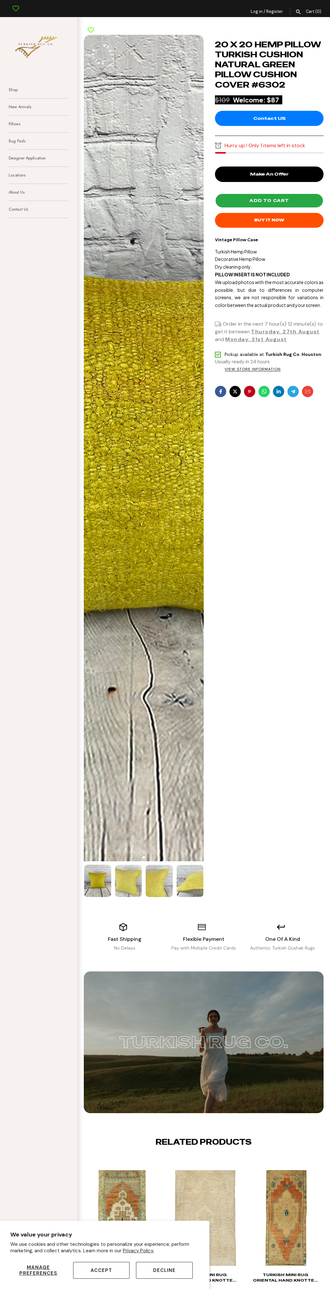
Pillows (14, 124)
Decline (164, 1270)
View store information (253, 369)
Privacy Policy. (138, 1250)
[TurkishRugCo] (38, 46)
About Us (16, 192)
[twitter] (235, 391)
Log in (257, 11)
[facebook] (220, 391)
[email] (307, 391)
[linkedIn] (278, 391)
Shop (13, 90)
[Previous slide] (198, 1161)
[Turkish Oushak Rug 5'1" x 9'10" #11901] (285, 1221)
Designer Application (27, 158)
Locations (17, 175)
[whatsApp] (264, 391)
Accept (101, 1270)
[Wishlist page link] (16, 3)
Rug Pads (17, 141)
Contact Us (18, 209)
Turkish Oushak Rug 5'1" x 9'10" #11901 (285, 1277)
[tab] (143, 857)
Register (274, 11)
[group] (98, 880)
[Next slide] (208, 1161)
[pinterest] (249, 391)
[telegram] (293, 391)
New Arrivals (20, 107)
